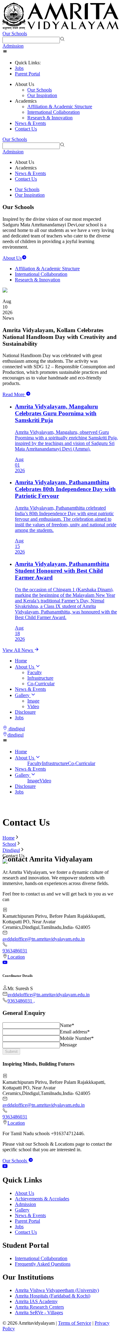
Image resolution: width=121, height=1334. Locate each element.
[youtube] (4, 1166)
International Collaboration (53, 112)
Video (33, 706)
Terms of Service (74, 1323)
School (9, 844)
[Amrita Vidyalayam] (60, 16)
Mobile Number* (77, 1038)
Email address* (75, 1031)
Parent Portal (27, 73)
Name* (67, 1025)
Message (68, 1044)
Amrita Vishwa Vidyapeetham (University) (57, 1290)
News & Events (30, 123)
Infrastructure (40, 678)
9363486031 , (21, 1000)
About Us (24, 666)
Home (21, 660)
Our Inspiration (42, 95)
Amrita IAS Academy (36, 1301)
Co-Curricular (41, 683)
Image (33, 700)
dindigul (17, 728)
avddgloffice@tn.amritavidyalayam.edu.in (43, 939)
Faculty (34, 672)
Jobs (19, 68)
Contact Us (26, 128)
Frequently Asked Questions (42, 1264)
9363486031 (14, 950)
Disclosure (25, 712)
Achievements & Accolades (42, 1198)
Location (16, 957)
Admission (13, 46)
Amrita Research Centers (39, 1307)
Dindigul (11, 850)
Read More (13, 394)
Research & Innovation (50, 117)
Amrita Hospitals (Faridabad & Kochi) (52, 1295)
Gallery (22, 695)
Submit (11, 1051)
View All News (18, 650)
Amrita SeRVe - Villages (39, 1312)
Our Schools (14, 33)
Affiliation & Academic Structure (59, 106)
